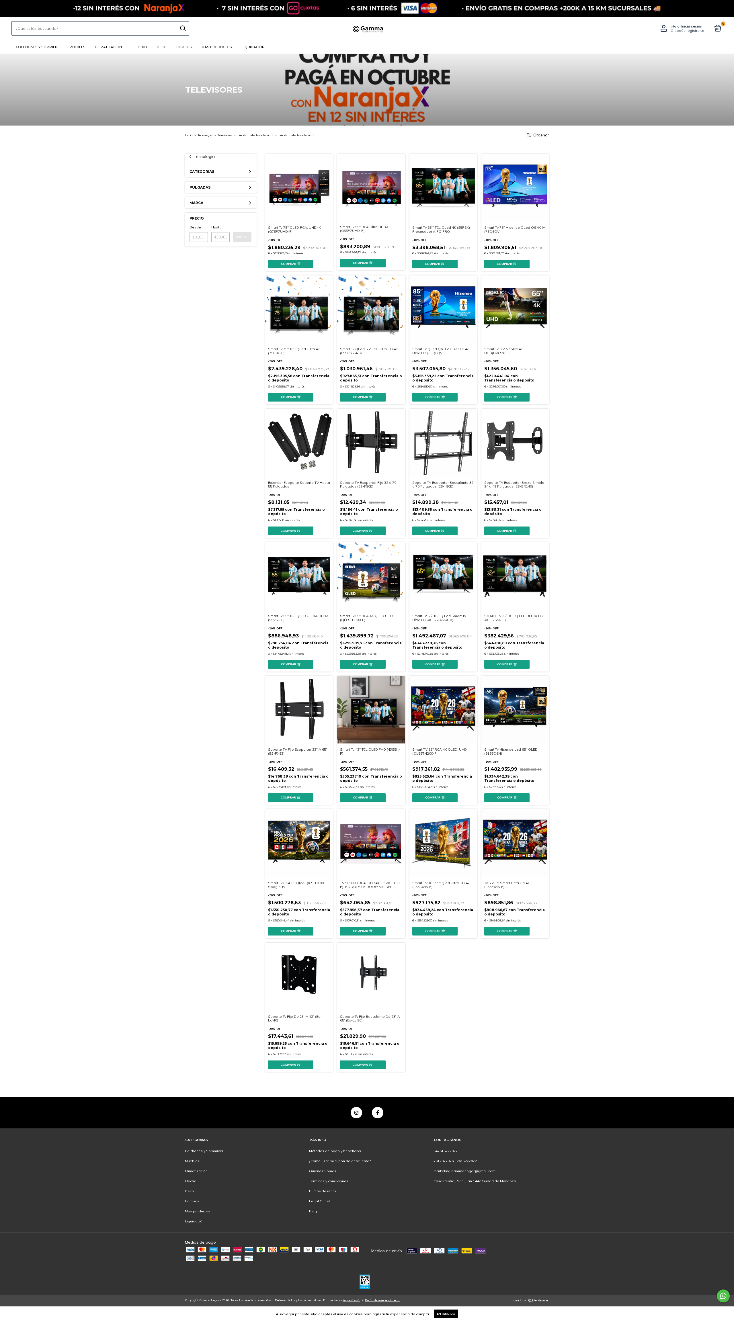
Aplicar (242, 237)
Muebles (77, 47)
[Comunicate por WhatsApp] (723, 1295)
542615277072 (446, 1151)
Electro (139, 47)
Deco (162, 47)
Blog (313, 1211)
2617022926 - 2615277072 (455, 1161)
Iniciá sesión (691, 26)
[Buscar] (182, 28)
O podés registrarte (687, 30)
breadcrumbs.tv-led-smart (255, 135)
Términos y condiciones (328, 1181)
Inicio (188, 135)
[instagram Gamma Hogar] (356, 1112)
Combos (184, 47)
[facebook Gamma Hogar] (377, 1112)
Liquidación (253, 47)
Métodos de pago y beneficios (335, 1151)
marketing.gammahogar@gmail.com (464, 1171)
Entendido (446, 1314)
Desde (195, 227)
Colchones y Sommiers (38, 47)
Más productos (217, 47)
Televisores (225, 135)
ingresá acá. (351, 1300)
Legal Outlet (319, 1201)
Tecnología (205, 135)
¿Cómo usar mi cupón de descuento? (340, 1161)
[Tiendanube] (531, 1301)
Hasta (216, 227)
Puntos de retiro (322, 1191)
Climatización (108, 47)
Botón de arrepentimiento (382, 1300)
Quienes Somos (322, 1171)
